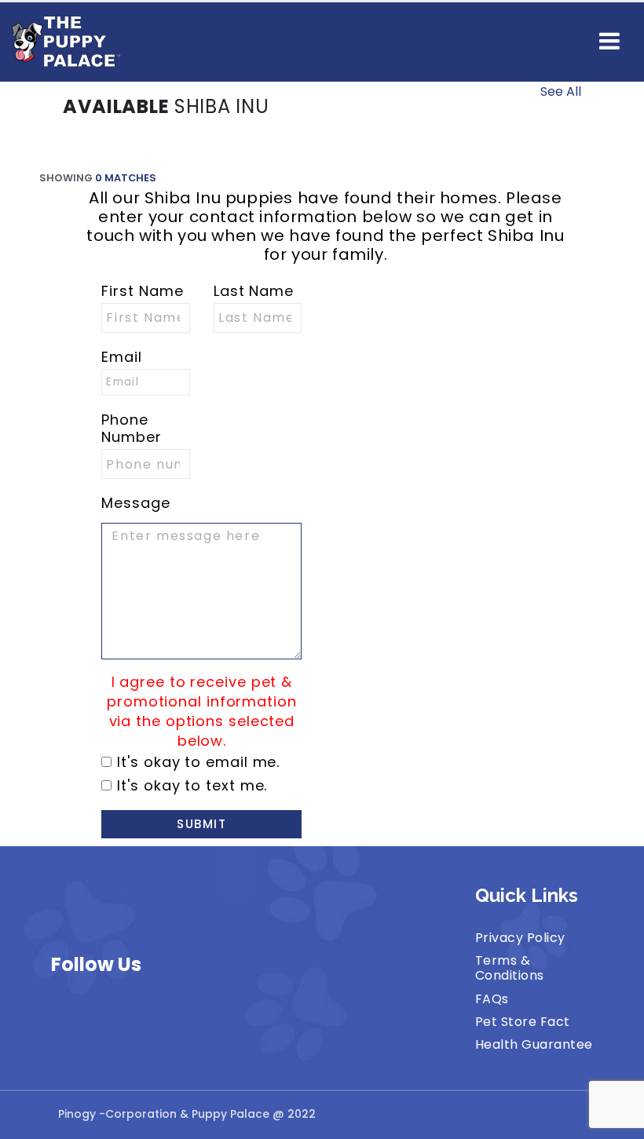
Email (121, 357)
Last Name (254, 291)
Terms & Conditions (509, 968)
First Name (142, 291)
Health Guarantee (534, 1044)
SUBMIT (201, 824)
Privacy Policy (520, 937)
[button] (609, 41)
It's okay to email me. (198, 762)
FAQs (492, 998)
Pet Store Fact (522, 1021)
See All (560, 91)
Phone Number (131, 428)
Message (135, 503)
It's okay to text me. (192, 785)
